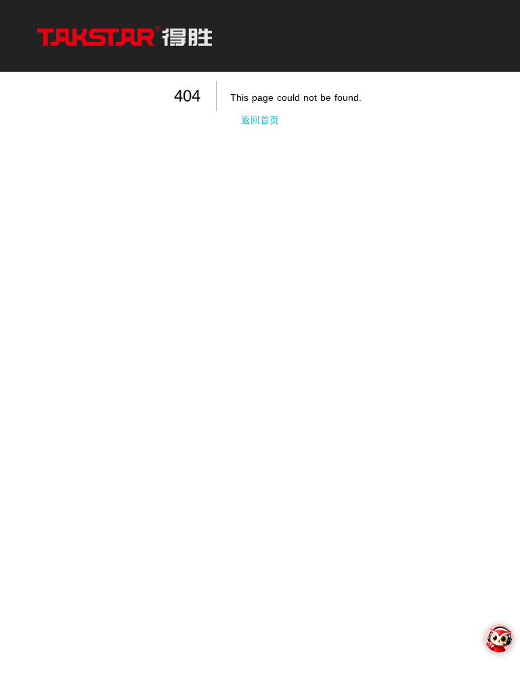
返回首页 (260, 120)
